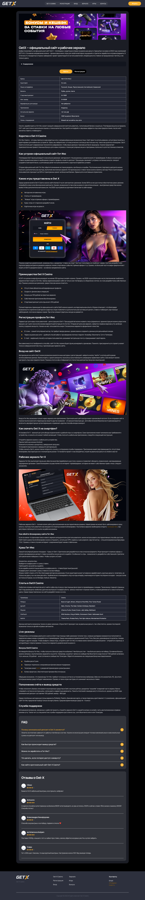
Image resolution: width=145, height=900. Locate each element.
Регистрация (65, 4)
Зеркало (85, 4)
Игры (94, 4)
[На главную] (33, 877)
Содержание (28, 64)
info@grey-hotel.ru (113, 884)
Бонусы (103, 4)
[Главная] (9, 4)
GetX (38, 668)
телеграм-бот (112, 527)
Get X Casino (51, 4)
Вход (76, 4)
